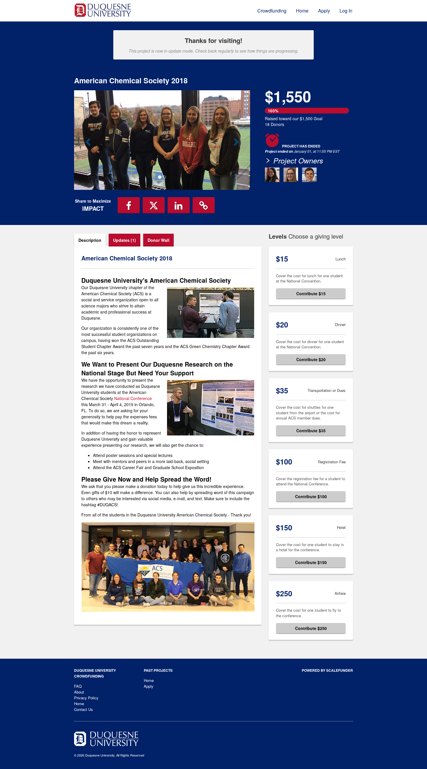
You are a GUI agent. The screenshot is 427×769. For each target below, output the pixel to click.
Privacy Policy (86, 697)
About (79, 692)
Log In (346, 10)
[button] (87, 140)
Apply (324, 10)
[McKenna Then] (291, 175)
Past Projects (158, 670)
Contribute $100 (311, 496)
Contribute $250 (311, 628)
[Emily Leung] (272, 175)
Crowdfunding (271, 10)
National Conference (133, 398)
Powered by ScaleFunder (327, 670)
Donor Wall (158, 240)
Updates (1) (124, 240)
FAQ (78, 686)
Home (302, 10)
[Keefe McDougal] (309, 175)
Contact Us (83, 709)
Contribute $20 (311, 359)
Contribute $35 (311, 430)
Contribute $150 (311, 562)
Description (89, 240)
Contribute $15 (311, 293)
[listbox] (162, 140)
